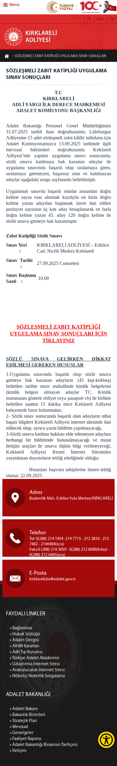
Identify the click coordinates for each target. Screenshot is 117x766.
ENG (100, 19)
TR (112, 19)
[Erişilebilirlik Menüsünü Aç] (106, 740)
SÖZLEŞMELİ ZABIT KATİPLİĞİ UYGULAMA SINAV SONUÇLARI (60, 56)
